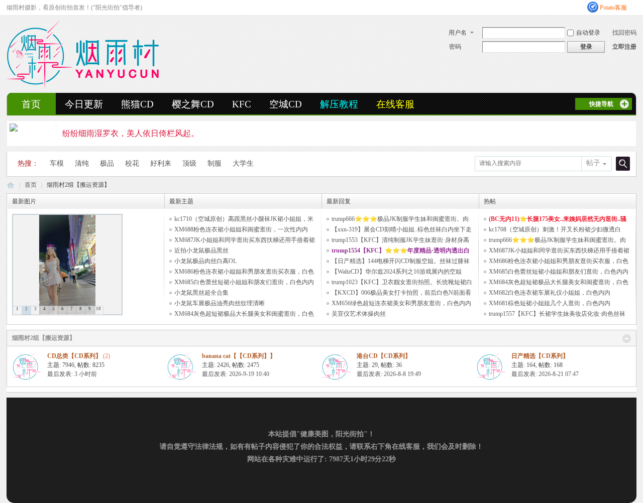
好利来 (160, 163)
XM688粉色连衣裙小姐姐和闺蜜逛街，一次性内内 (241, 229)
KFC (241, 104)
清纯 (82, 163)
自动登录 (588, 32)
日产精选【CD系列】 (540, 355)
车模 (57, 163)
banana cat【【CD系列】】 (239, 355)
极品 (107, 163)
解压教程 (339, 104)
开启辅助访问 (633, 7)
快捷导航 (601, 103)
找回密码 (624, 32)
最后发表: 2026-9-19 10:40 (235, 374)
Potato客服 (613, 7)
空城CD (285, 104)
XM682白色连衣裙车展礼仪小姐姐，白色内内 (549, 292)
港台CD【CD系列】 (384, 355)
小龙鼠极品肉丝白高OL (205, 261)
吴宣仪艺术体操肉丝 (359, 313)
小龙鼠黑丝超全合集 (201, 292)
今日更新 (84, 104)
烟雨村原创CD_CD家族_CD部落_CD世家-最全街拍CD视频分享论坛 (11, 185)
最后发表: (72, 374)
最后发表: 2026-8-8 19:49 (389, 374)
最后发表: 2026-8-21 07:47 (545, 374)
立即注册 (624, 46)
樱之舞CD (193, 104)
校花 (132, 163)
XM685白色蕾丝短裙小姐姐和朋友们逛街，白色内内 (244, 282)
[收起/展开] (626, 338)
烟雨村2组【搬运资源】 (43, 337)
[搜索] (621, 163)
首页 (31, 104)
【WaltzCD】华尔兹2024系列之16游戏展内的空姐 (397, 271)
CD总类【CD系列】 (74, 355)
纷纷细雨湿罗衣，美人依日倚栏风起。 (130, 133)
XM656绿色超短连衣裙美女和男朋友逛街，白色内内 (401, 303)
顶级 (189, 163)
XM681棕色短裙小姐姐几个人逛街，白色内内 (549, 303)
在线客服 (395, 104)
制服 (214, 163)
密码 (455, 46)
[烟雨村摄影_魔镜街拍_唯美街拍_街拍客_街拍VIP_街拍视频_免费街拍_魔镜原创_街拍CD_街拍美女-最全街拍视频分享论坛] (83, 86)
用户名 (458, 32)
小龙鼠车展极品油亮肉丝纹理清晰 (219, 303)
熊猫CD (137, 104)
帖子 (593, 163)
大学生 (243, 163)
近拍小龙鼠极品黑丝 (201, 250)
